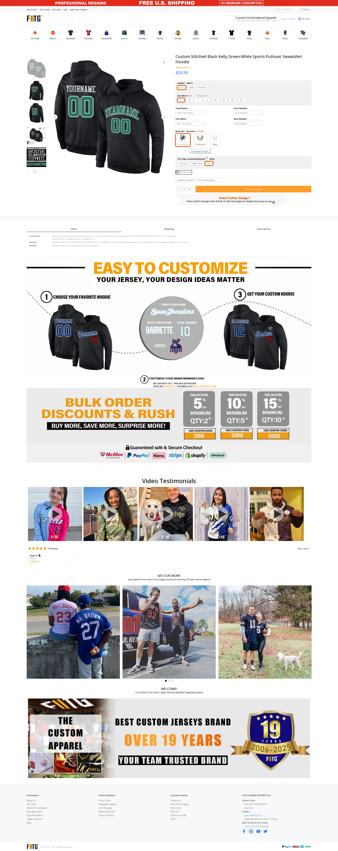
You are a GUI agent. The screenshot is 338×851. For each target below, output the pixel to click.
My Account (176, 807)
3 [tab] (172, 681)
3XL (224, 100)
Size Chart (31, 804)
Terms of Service (106, 815)
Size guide (202, 95)
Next (163, 117)
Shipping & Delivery (107, 804)
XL (207, 100)
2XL (215, 100)
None (209, 163)
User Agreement (34, 811)
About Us (31, 800)
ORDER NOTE (170, 386)
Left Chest (183, 163)
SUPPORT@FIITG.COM (205, 386)
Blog (29, 822)
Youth (191, 87)
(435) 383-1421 (252, 826)
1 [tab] (166, 681)
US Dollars (304, 9)
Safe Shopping (105, 807)
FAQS (173, 819)
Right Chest (197, 163)
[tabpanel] (73, 632)
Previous (54, 117)
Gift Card (174, 811)
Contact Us (175, 800)
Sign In (284, 19)
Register (292, 19)
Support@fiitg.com (252, 815)
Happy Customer (35, 819)
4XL (232, 100)
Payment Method (35, 815)
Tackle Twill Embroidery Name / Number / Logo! (256, 20)
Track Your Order (178, 815)
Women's (202, 87)
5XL (241, 100)
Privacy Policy (104, 800)
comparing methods (200, 151)
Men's (181, 87)
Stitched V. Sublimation (37, 807)
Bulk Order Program (179, 804)
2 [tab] (169, 681)
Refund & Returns (106, 811)
